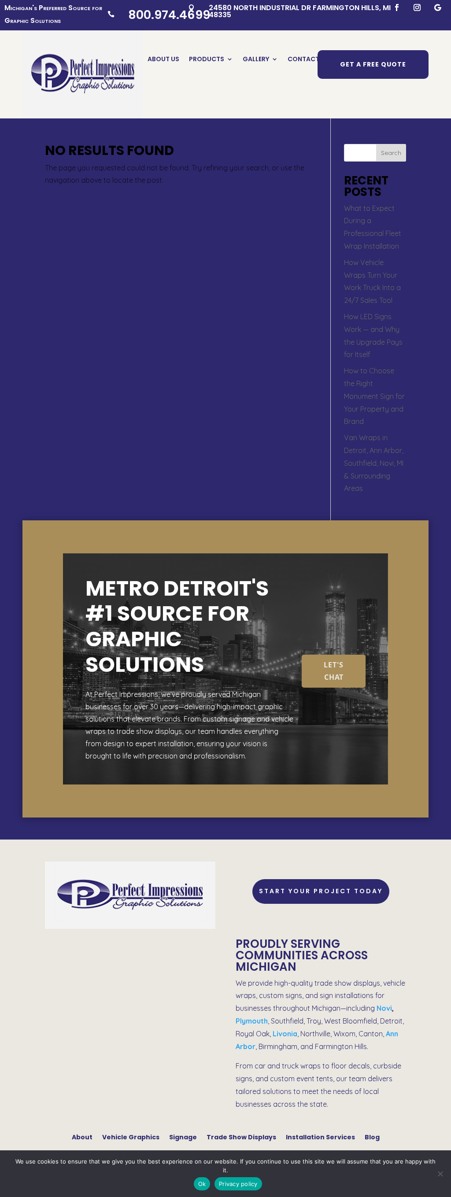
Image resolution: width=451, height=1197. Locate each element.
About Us (163, 59)
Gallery (256, 59)
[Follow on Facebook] (397, 7)
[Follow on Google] (437, 7)
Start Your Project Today (321, 891)
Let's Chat (334, 670)
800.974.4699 (169, 15)
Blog (372, 1136)
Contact (303, 59)
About (82, 1136)
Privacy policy (238, 1183)
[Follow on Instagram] (417, 7)
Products (206, 59)
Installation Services (320, 1136)
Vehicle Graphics (130, 1136)
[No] (440, 1173)
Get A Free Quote (373, 64)
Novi (384, 1008)
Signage (183, 1136)
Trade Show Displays (241, 1136)
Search (391, 153)
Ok (202, 1183)
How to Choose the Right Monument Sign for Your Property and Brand (374, 396)
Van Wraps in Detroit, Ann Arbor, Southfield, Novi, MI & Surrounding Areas (373, 463)
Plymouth (252, 1021)
